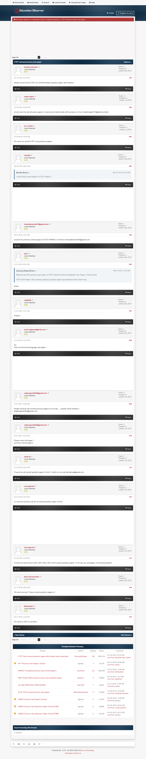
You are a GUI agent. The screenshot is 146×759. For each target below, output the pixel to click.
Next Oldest (19, 635)
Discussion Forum (39, 19)
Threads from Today (78, 2)
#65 (130, 235)
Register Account (126, 13)
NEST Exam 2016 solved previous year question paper (40, 678)
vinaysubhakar (120, 708)
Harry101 (80, 685)
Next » (46, 57)
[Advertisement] (73, 39)
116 (93, 656)
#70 (130, 436)
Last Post (110, 657)
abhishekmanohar (81, 692)
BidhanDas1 (28, 606)
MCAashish (119, 672)
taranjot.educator (31, 67)
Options (127, 62)
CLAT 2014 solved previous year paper (34, 692)
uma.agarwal (29, 486)
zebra (117, 665)
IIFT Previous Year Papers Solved (31, 663)
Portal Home (33, 2)
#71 (130, 467)
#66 (130, 264)
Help (93, 2)
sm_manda (28, 126)
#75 (130, 617)
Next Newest (126, 635)
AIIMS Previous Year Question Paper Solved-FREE (38, 714)
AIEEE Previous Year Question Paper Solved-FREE (38, 706)
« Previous (23, 57)
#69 (130, 404)
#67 (130, 311)
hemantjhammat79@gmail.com (36, 224)
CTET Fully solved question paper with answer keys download (43, 656)
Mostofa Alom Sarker (123, 657)
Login (111, 13)
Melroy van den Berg (86, 750)
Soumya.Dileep (81, 656)
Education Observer (23, 19)
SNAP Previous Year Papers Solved (32, 699)
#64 (130, 166)
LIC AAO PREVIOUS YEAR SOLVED (32, 685)
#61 (130, 78)
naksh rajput (29, 96)
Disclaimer (69, 753)
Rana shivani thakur (31, 577)
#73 (130, 558)
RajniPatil (118, 679)
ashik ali (27, 457)
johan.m (81, 678)
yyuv (26, 253)
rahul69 (27, 155)
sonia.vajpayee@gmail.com (35, 329)
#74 (130, 587)
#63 (130, 137)
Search (46, 2)
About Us (77, 753)
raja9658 (27, 300)
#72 (130, 497)
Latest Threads (60, 2)
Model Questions (53, 19)
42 (93, 671)
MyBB (64, 750)
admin (117, 686)
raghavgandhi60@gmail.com (35, 393)
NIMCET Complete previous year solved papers (37, 671)
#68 (130, 340)
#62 (130, 107)
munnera (80, 671)
